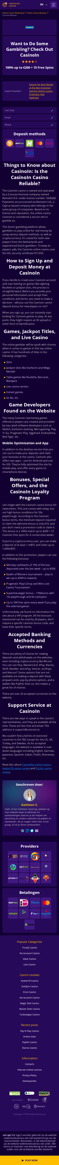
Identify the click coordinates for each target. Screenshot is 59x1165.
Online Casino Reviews (37, 13)
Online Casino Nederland (13, 13)
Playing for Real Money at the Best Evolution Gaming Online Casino (41, 88)
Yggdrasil (34, 97)
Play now (31, 1160)
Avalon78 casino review (16, 768)
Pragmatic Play (37, 94)
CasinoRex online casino (36, 764)
